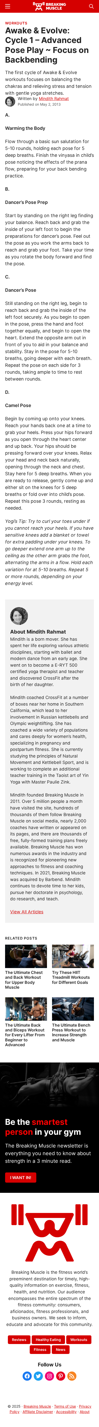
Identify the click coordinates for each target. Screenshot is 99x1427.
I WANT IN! (20, 1177)
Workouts (16, 23)
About (85, 1411)
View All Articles (26, 911)
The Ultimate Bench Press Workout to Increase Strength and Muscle (71, 1032)
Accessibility (66, 1411)
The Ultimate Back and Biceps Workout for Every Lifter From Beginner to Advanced (25, 1035)
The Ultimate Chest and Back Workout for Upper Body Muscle (24, 980)
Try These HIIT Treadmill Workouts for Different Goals (71, 977)
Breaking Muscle (37, 1406)
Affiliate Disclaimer (38, 1411)
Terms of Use (65, 1406)
